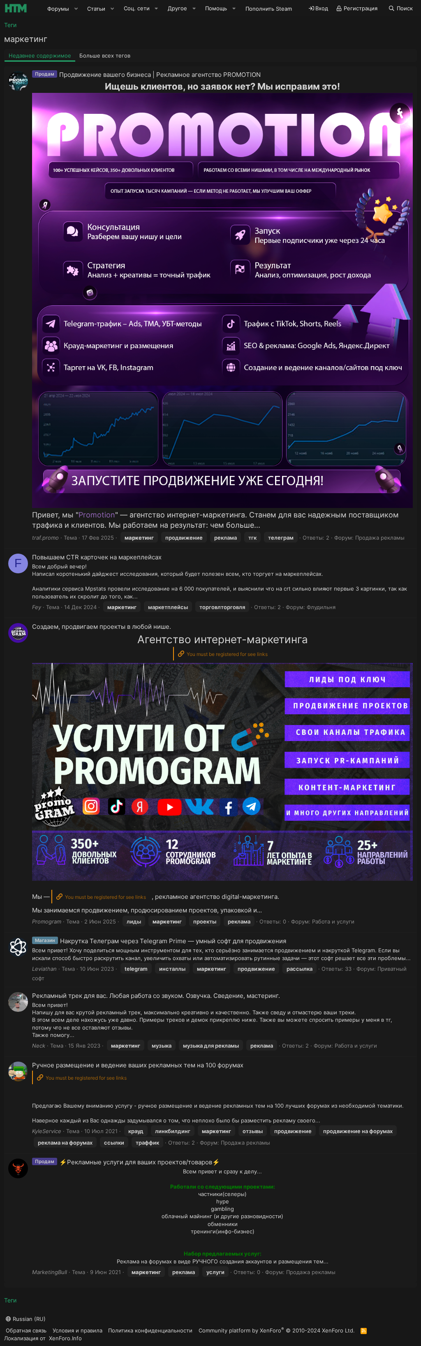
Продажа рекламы (380, 537)
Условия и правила (77, 1330)
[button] (76, 8)
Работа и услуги (333, 921)
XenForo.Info (65, 1338)
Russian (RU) (28, 1319)
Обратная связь (26, 1330)
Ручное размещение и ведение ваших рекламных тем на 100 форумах (137, 1065)
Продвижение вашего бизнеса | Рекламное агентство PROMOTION (160, 74)
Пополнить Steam (268, 8)
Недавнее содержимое (40, 55)
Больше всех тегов (104, 55)
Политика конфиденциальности (150, 1330)
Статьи (96, 8)
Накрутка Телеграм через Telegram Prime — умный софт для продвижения (173, 941)
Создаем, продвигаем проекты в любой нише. (101, 626)
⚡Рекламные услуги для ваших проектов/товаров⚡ (139, 1162)
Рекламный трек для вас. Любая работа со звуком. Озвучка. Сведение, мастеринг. (156, 996)
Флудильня (321, 607)
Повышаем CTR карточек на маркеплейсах (97, 557)
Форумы (58, 8)
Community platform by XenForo (277, 1330)
